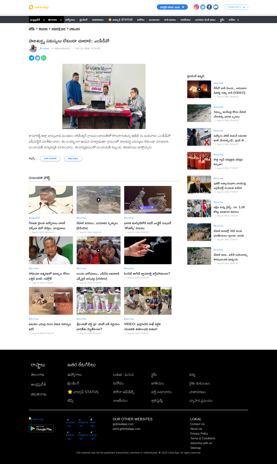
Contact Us (197, 424)
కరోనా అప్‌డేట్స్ (123, 391)
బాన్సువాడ (75, 28)
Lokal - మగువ (123, 374)
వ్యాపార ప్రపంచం (201, 400)
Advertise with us (201, 443)
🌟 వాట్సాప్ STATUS (83, 391)
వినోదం (118, 383)
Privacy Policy (199, 433)
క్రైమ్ (154, 374)
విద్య (192, 374)
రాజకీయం (120, 400)
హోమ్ (32, 28)
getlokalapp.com (123, 424)
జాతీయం (157, 383)
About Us (196, 428)
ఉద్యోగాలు (75, 374)
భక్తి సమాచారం (161, 391)
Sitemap (195, 447)
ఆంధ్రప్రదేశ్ (35, 19)
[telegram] (32, 59)
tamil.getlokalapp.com (127, 428)
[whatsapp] (44, 59)
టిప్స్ (70, 400)
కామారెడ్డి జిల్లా (58, 28)
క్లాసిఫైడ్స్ (157, 400)
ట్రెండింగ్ (73, 383)
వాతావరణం (197, 391)
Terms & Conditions (202, 438)
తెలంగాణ (52, 19)
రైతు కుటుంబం (199, 383)
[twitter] (38, 59)
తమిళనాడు (39, 394)
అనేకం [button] (232, 19)
